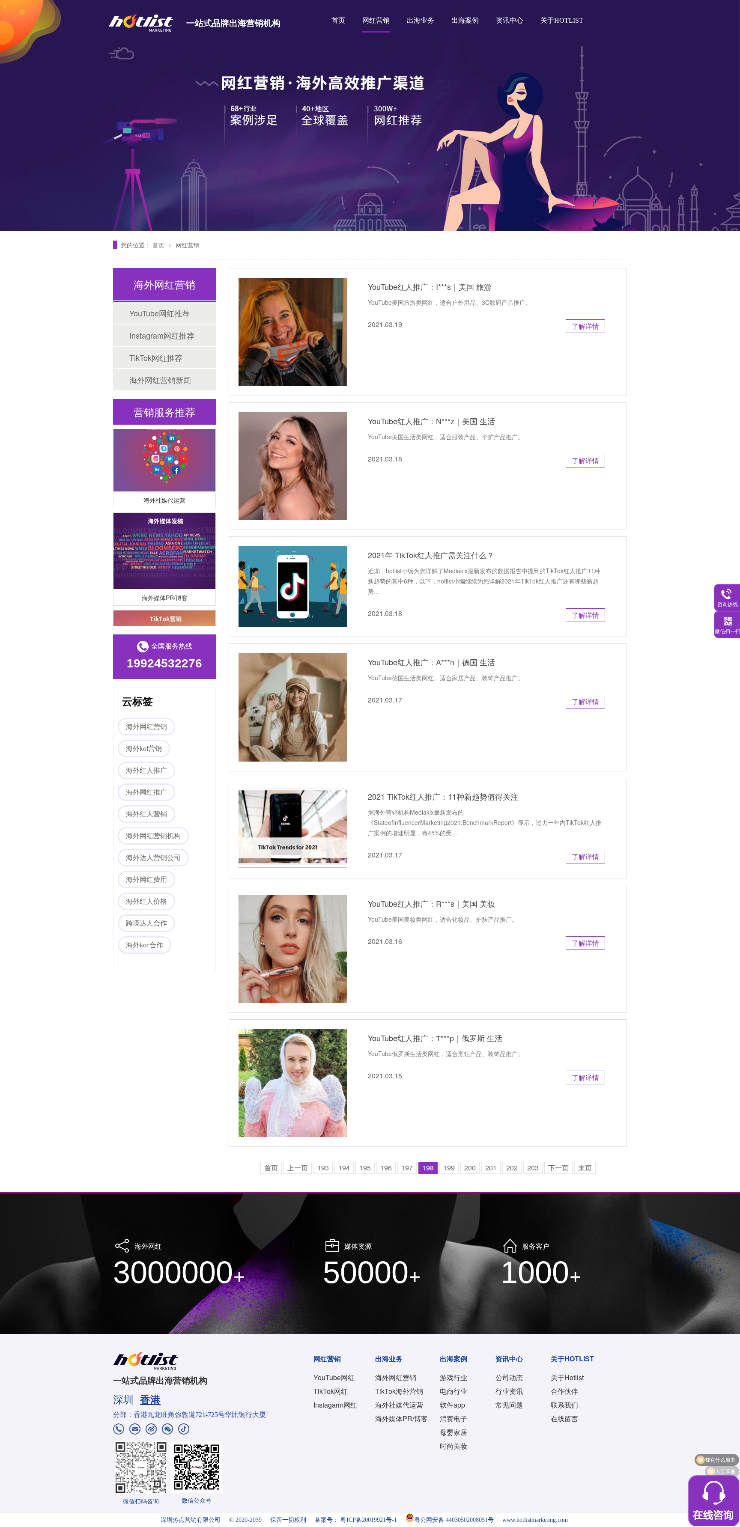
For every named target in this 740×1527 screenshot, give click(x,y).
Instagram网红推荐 (161, 335)
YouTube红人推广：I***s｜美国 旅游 (430, 286)
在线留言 (564, 1418)
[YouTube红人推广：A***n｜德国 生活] (293, 707)
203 (533, 1168)
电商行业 (453, 1391)
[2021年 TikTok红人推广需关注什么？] (293, 586)
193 (323, 1168)
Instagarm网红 (335, 1405)
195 (365, 1168)
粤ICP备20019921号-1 (368, 1520)
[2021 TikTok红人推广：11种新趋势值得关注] (293, 828)
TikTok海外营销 (399, 1391)
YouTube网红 (334, 1377)
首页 (338, 20)
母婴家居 (453, 1432)
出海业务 (420, 20)
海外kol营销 (144, 748)
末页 (585, 1168)
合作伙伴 (564, 1391)
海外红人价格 (146, 901)
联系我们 (564, 1405)
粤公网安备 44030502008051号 (454, 1520)
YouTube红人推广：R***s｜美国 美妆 (431, 903)
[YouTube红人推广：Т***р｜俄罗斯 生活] (293, 1083)
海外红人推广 (146, 770)
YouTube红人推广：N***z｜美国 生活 (431, 420)
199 (449, 1168)
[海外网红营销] (370, 115)
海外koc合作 (144, 945)
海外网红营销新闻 (160, 379)
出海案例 (465, 20)
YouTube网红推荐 (159, 312)
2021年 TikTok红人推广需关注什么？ (431, 554)
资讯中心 (509, 20)
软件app (452, 1405)
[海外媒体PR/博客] (164, 540)
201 (491, 1168)
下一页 (558, 1168)
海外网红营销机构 (153, 835)
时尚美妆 (453, 1446)
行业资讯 (509, 1391)
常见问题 (509, 1405)
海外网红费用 (146, 879)
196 (386, 1168)
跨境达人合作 (146, 923)
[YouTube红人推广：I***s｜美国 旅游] (293, 332)
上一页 (297, 1168)
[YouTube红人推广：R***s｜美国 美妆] (293, 949)
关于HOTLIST (561, 20)
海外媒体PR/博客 (165, 586)
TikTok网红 (330, 1391)
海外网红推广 (146, 792)
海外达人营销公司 (153, 857)
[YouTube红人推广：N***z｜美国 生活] (293, 466)
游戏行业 (453, 1377)
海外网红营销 (146, 726)
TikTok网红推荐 (155, 357)
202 (512, 1168)
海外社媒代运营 (164, 489)
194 (344, 1168)
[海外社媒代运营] (164, 442)
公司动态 (509, 1377)
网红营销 (376, 20)
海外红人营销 (146, 814)
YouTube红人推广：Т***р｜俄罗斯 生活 (435, 1037)
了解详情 (585, 326)
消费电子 (453, 1418)
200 (470, 1168)
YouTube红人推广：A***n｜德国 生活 (431, 661)
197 (407, 1168)
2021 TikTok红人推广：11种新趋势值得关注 (443, 796)
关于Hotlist (567, 1377)
